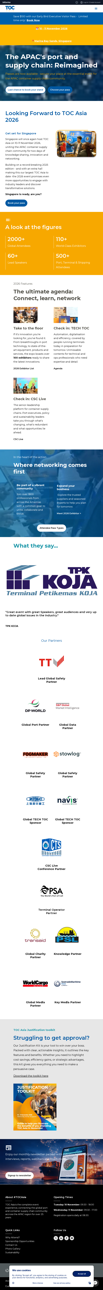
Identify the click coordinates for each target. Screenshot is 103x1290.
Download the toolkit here (30, 1075)
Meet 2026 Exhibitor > (69, 513)
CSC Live (18, 439)
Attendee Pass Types (52, 528)
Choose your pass (60, 90)
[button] (95, 1283)
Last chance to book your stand (25, 90)
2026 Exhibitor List (23, 368)
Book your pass (16, 203)
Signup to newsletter (19, 1175)
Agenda (58, 368)
